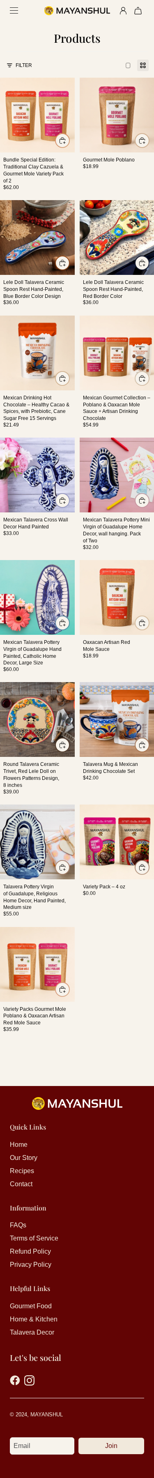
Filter (24, 65)
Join (111, 1445)
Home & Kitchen (33, 1319)
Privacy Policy (30, 1264)
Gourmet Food (31, 1306)
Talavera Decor (32, 1332)
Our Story (23, 1157)
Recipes (22, 1170)
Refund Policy (30, 1251)
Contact (21, 1184)
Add (69, 140)
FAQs (18, 1225)
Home (19, 1144)
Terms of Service (34, 1238)
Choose (69, 378)
